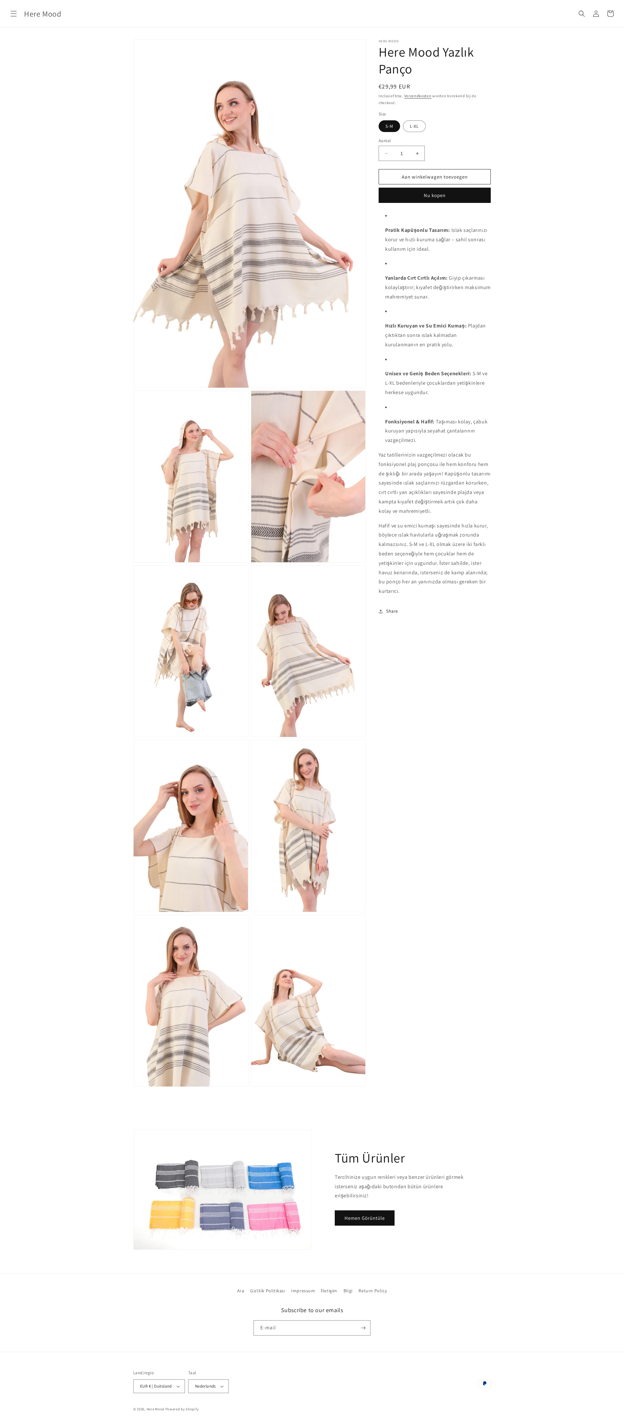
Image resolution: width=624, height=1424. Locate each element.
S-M (389, 126)
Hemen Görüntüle (364, 1218)
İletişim (329, 1291)
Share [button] (392, 611)
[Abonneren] (363, 1328)
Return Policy (372, 1291)
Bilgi (348, 1291)
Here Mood (155, 1409)
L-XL (414, 126)
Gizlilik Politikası (267, 1291)
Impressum (303, 1291)
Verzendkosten (418, 95)
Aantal (385, 140)
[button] (13, 14)
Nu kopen (435, 195)
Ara (240, 1291)
